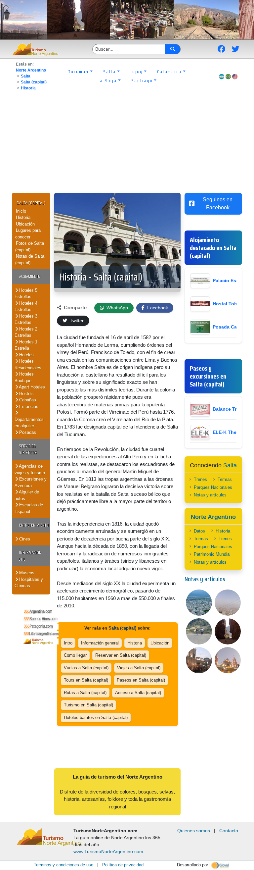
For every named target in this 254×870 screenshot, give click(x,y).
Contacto (228, 830)
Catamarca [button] (169, 71)
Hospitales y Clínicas (29, 583)
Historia (28, 88)
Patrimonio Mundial (212, 554)
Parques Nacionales (213, 487)
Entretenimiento (34, 525)
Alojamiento (29, 276)
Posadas (27, 432)
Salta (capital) (34, 82)
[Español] (222, 76)
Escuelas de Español (29, 508)
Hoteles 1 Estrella (26, 345)
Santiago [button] (142, 80)
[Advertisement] (127, 143)
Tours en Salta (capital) (86, 680)
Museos (26, 572)
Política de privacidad (123, 864)
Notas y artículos (210, 494)
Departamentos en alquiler (29, 423)
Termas (225, 479)
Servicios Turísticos (28, 449)
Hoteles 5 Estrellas (26, 293)
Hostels (26, 393)
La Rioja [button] (107, 80)
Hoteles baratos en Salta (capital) (96, 717)
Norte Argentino (31, 70)
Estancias (28, 406)
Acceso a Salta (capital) (138, 692)
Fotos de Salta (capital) (29, 246)
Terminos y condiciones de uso (63, 864)
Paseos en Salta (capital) (141, 680)
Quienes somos (193, 830)
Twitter (76, 320)
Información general (100, 642)
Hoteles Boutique (24, 377)
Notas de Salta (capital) (29, 259)
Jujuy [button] (136, 71)
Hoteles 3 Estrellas (26, 319)
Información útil (30, 556)
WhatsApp (116, 307)
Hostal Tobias (228, 303)
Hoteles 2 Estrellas (26, 332)
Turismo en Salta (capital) (88, 704)
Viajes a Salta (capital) (138, 667)
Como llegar (75, 655)
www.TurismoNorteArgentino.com (108, 851)
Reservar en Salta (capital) (120, 655)
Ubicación (25, 224)
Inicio (21, 211)
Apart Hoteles (31, 386)
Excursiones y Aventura (31, 482)
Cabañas (27, 399)
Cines (24, 539)
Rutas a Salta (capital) (85, 692)
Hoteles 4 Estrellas (26, 306)
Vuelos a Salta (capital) (86, 667)
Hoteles (26, 354)
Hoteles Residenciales (28, 364)
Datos (199, 531)
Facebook (157, 307)
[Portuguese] (228, 76)
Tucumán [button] (78, 71)
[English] (235, 76)
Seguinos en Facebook (218, 203)
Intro (68, 642)
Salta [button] (109, 71)
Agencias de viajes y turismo (30, 469)
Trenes (200, 479)
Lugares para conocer (28, 233)
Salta (25, 76)
